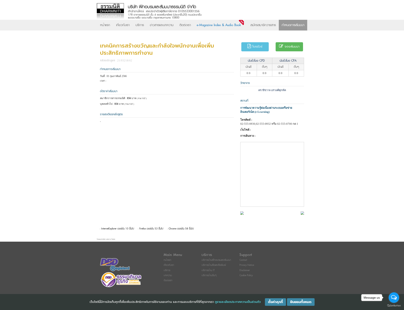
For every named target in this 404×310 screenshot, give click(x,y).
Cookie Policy (246, 275)
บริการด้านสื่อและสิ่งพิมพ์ (214, 265)
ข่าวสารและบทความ (162, 25)
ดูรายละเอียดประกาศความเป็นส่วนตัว (238, 302)
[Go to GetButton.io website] (394, 305)
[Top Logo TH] (193, 11)
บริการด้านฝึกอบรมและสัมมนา (216, 260)
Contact (243, 260)
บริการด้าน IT (208, 270)
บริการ (140, 25)
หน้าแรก (105, 25)
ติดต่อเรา (185, 25)
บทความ (168, 275)
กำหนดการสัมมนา (293, 25)
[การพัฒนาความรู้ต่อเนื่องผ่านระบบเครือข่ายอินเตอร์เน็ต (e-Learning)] (242, 212)
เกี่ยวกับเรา (123, 25)
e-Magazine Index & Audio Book (219, 25)
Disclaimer (244, 270)
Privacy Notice (246, 265)
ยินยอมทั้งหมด (300, 302)
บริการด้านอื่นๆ (209, 275)
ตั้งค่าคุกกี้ (275, 302)
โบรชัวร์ (257, 46)
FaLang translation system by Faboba (106, 239)
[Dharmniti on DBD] (115, 265)
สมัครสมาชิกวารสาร (263, 25)
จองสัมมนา (291, 46)
